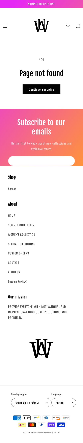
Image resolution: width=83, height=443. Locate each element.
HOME (11, 215)
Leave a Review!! (17, 281)
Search (12, 188)
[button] (5, 25)
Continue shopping (41, 89)
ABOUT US (14, 272)
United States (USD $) (27, 403)
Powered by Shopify (52, 432)
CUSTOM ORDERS (18, 253)
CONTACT (13, 262)
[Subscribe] (70, 161)
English (59, 403)
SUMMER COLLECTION (21, 225)
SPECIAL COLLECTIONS (21, 244)
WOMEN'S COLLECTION (21, 234)
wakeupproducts (37, 432)
